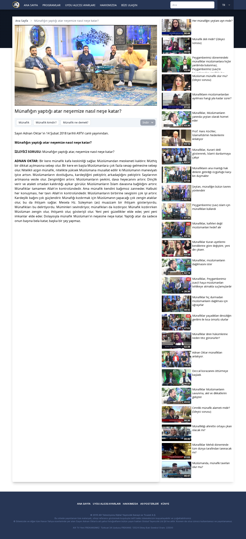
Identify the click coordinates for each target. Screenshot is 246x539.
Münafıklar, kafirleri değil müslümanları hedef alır (207, 225)
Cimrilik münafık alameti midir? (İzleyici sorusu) (211, 409)
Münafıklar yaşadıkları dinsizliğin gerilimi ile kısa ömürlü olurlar (211, 317)
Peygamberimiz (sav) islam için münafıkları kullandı (211, 207)
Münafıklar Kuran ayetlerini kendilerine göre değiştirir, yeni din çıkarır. (211, 245)
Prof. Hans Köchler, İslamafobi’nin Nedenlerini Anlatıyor (208, 135)
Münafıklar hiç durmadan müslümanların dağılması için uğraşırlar (210, 301)
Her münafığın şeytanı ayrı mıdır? (212, 20)
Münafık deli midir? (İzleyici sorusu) (208, 41)
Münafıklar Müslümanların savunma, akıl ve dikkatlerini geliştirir (209, 393)
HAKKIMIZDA (108, 5)
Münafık (24, 122)
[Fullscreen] (150, 100)
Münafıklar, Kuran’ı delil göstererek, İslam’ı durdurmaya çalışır (211, 153)
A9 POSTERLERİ (149, 503)
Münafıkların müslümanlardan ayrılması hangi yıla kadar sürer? (211, 96)
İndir (146, 122)
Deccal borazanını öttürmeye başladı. (210, 373)
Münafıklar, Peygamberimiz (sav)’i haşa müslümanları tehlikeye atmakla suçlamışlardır (212, 282)
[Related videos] (19, 29)
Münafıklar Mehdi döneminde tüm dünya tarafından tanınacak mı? (212, 448)
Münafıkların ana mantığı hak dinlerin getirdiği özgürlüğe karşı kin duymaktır (211, 172)
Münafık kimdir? (46, 122)
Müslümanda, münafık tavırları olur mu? (211, 465)
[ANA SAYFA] (16, 4)
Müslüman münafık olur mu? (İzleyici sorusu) (210, 78)
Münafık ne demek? (75, 122)
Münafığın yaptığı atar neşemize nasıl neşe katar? (66, 20)
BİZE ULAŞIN (129, 5)
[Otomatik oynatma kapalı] (116, 101)
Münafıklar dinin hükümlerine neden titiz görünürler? (210, 336)
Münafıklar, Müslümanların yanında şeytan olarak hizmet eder (210, 116)
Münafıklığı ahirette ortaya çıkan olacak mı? (212, 428)
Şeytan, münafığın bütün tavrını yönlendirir (211, 188)
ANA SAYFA (31, 5)
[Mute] (27, 100)
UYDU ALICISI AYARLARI (80, 5)
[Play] (21, 100)
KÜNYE (165, 503)
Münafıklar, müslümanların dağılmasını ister (208, 262)
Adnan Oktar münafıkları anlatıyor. (207, 354)
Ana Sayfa (21, 20)
